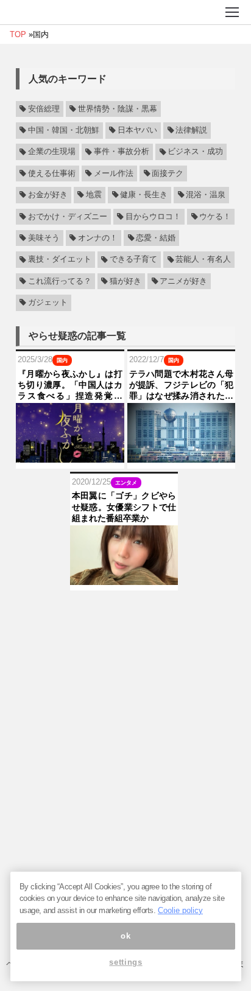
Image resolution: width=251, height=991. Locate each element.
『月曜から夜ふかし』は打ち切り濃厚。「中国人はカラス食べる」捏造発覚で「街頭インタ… (70, 385)
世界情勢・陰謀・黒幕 (117, 109)
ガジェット (48, 302)
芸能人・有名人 (203, 260)
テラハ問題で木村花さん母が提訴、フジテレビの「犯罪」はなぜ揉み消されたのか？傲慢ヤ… (181, 385)
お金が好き (48, 195)
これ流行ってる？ (59, 281)
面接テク (167, 173)
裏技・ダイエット (59, 260)
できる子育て (133, 260)
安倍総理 (44, 109)
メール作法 (113, 173)
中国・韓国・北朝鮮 (63, 130)
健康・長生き (144, 195)
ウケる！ (215, 216)
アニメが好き (183, 281)
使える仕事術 (52, 173)
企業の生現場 (52, 152)
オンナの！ (98, 238)
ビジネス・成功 (195, 152)
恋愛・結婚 (155, 238)
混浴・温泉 (205, 195)
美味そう (44, 238)
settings (125, 962)
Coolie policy (180, 910)
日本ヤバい (137, 130)
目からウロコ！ (153, 216)
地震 (94, 195)
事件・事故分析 (121, 152)
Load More (125, 610)
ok (125, 935)
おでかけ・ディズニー (67, 216)
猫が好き (125, 281)
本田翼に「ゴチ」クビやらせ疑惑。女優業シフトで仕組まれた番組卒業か (124, 506)
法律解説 (191, 130)
